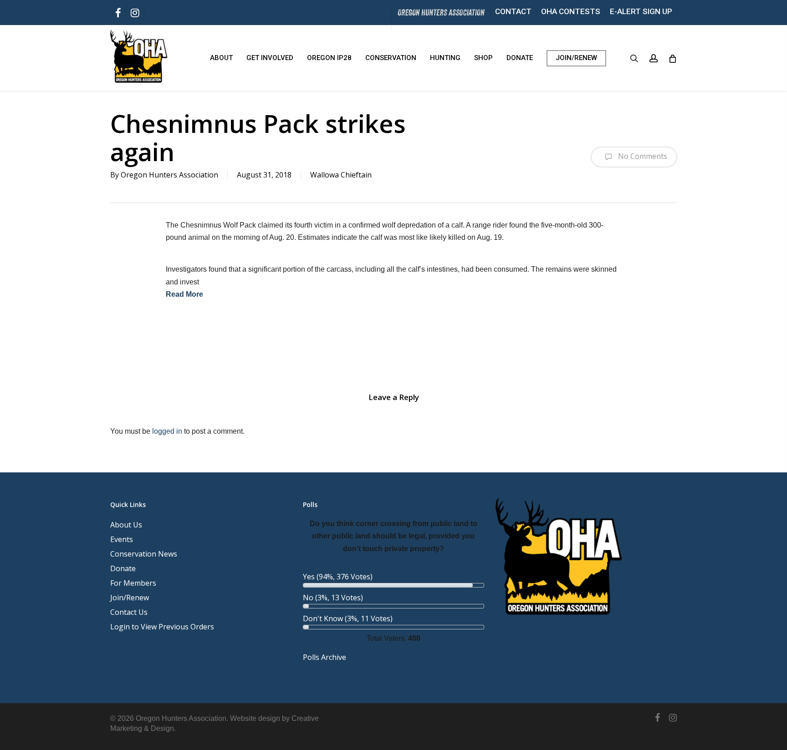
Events (121, 539)
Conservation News (143, 554)
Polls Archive (324, 657)
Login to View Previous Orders (162, 627)
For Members (133, 583)
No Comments (641, 156)
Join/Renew (129, 598)
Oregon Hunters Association (169, 175)
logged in (167, 431)
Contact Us (129, 612)
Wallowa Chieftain (341, 175)
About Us (126, 525)
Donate (123, 568)
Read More (184, 294)
